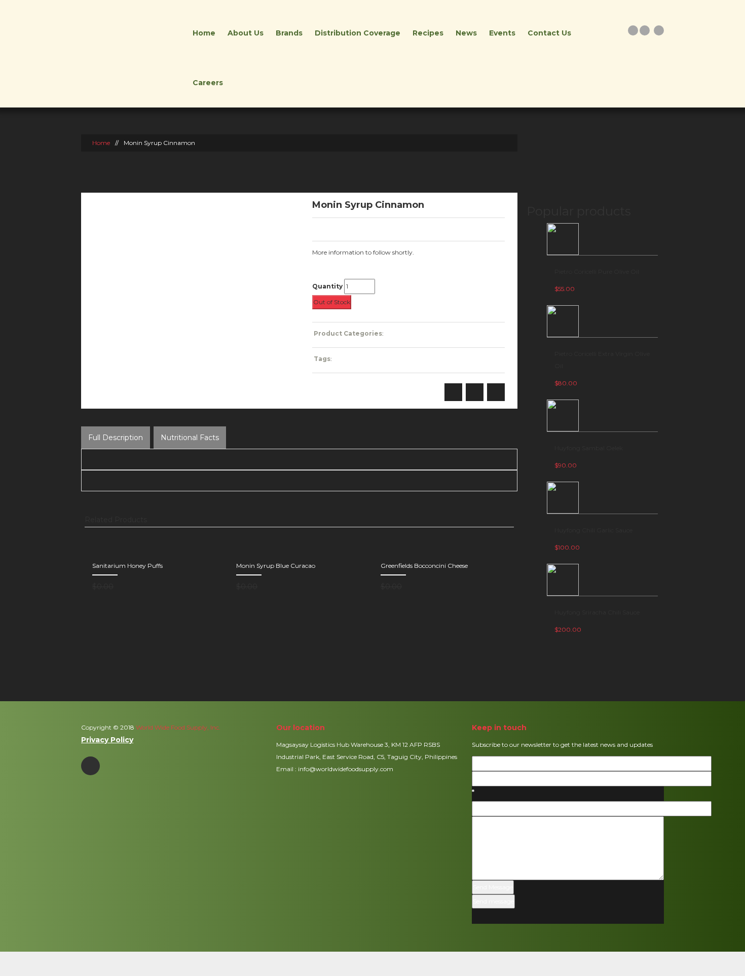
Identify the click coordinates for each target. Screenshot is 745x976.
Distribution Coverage (357, 33)
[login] (633, 30)
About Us (246, 33)
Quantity (327, 286)
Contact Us (549, 33)
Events (502, 33)
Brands (289, 33)
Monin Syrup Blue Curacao (275, 565)
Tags (322, 359)
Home (204, 33)
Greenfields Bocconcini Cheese (424, 565)
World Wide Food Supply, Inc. (177, 727)
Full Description (115, 437)
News (466, 33)
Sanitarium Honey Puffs (127, 565)
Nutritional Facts (190, 437)
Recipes (428, 33)
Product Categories (348, 333)
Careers (208, 82)
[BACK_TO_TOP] (373, 963)
